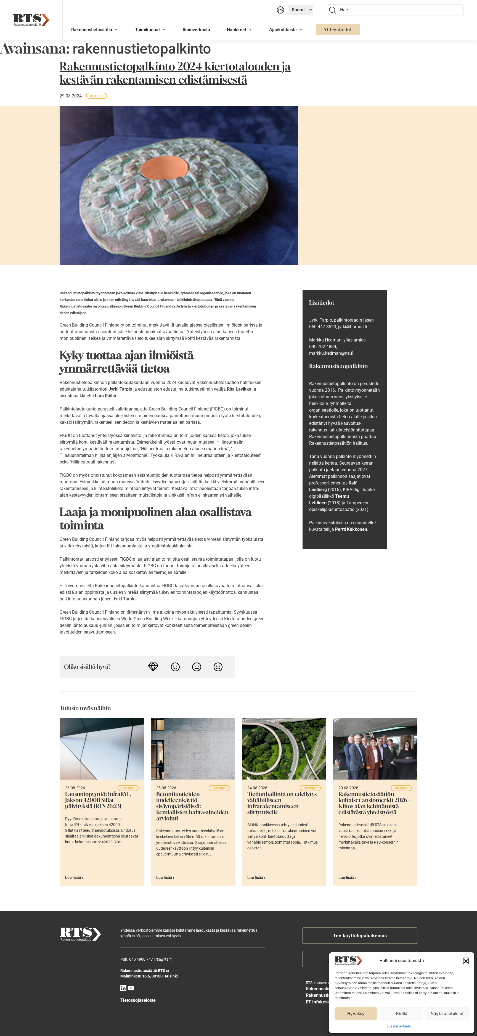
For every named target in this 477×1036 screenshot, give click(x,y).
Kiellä (401, 1013)
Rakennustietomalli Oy (328, 995)
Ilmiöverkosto (196, 29)
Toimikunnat (147, 29)
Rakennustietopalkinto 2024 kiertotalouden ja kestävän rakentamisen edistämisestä (175, 73)
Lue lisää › (74, 877)
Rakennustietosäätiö (91, 29)
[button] (466, 960)
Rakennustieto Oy (323, 988)
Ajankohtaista (283, 29)
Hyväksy (356, 1013)
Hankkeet (236, 29)
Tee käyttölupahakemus (360, 935)
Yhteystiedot (338, 29)
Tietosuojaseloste (138, 1000)
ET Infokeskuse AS (325, 1002)
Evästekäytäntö (399, 1026)
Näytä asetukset (447, 1013)
